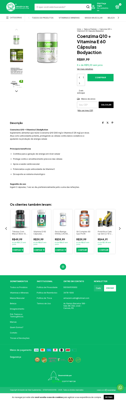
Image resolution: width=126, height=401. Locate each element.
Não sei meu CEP (85, 110)
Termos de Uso (44, 303)
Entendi (108, 397)
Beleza (111, 18)
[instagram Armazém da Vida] (63, 267)
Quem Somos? (16, 327)
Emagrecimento (17, 309)
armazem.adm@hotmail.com (76, 298)
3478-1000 (68, 293)
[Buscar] (87, 7)
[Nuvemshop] (106, 390)
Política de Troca (44, 298)
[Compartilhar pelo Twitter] (107, 122)
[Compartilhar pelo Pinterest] (112, 122)
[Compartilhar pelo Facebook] (103, 122)
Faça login (101, 4)
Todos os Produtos (42, 18)
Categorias (16, 17)
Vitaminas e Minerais (69, 18)
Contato (13, 333)
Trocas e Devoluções (20, 338)
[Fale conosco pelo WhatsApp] (120, 387)
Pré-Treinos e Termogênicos (16, 315)
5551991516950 (70, 287)
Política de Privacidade (47, 287)
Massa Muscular (93, 18)
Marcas (13, 322)
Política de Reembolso (47, 293)
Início (79, 29)
